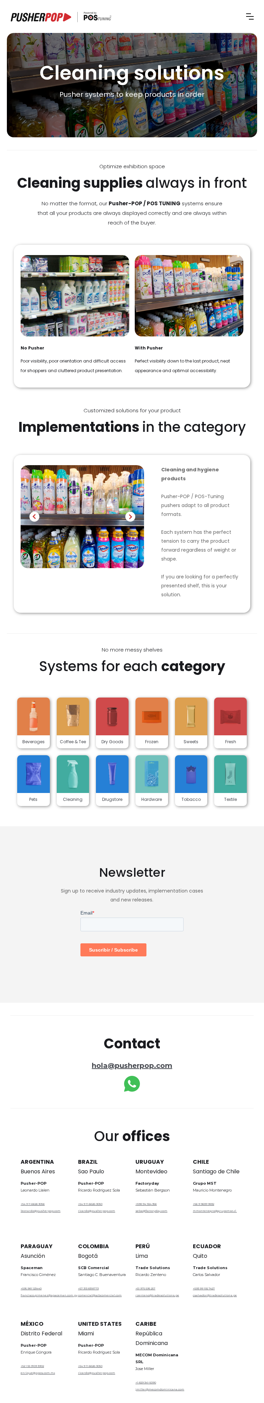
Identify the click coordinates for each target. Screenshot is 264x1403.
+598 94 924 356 (146, 1204)
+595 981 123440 (31, 1288)
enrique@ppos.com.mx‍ (38, 1373)
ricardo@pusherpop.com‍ (96, 1373)
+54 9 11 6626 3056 (33, 1204)
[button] (250, 16)
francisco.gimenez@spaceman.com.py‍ (46, 1295)
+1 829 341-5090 (145, 1382)
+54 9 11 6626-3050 (90, 1204)
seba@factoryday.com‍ (151, 1210)
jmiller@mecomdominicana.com (159, 1389)
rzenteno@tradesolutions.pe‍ (157, 1295)
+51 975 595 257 (145, 1288)
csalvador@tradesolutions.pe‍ (215, 1295)
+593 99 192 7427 (204, 1288)
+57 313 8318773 (88, 1288)
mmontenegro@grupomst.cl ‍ (215, 1210)
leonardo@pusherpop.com (40, 1210)
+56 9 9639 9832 (203, 1204)
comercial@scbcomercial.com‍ (100, 1295)
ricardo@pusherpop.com (96, 1210)
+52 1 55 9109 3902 (32, 1366)
